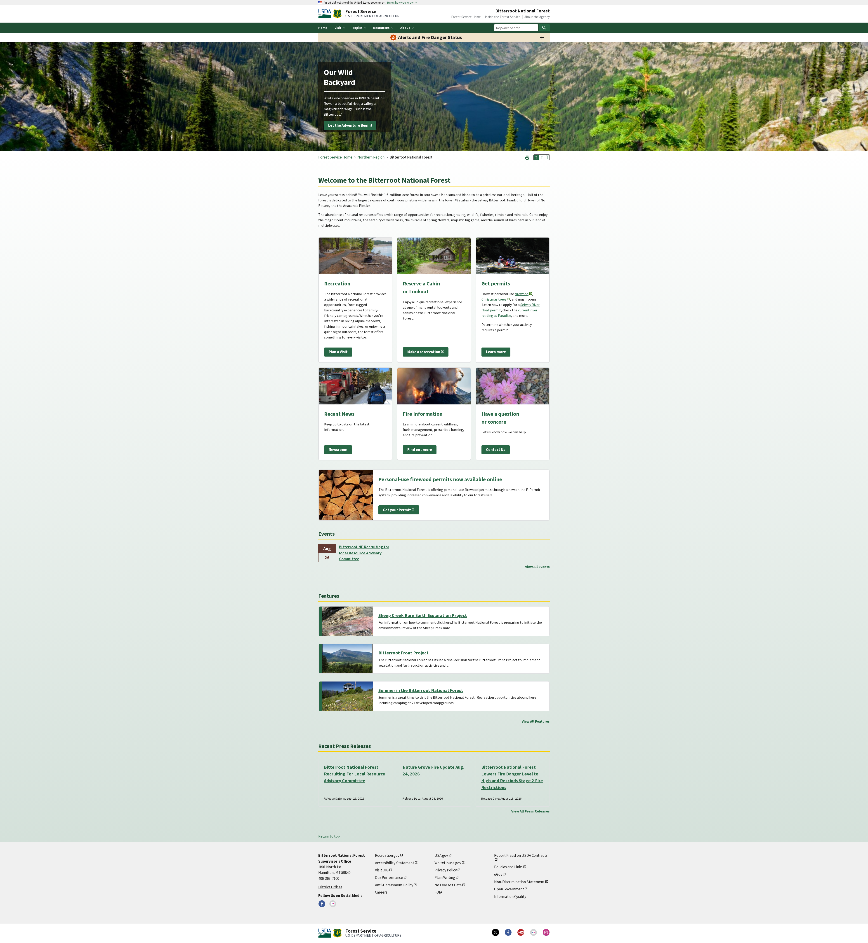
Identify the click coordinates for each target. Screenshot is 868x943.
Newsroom (338, 449)
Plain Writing (444, 877)
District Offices (330, 887)
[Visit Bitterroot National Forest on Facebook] (322, 903)
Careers (381, 892)
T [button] (536, 157)
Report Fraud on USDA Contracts (520, 855)
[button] (527, 157)
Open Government (509, 889)
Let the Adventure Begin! (350, 125)
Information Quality (510, 896)
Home (322, 28)
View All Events (537, 566)
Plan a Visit (338, 351)
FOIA (438, 892)
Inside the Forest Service (502, 16)
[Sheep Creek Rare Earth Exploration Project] (347, 621)
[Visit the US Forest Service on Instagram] (546, 932)
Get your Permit (397, 509)
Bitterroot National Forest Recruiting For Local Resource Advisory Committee (354, 773)
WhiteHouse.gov (447, 862)
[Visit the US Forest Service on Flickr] (533, 932)
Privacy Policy (445, 870)
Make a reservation (423, 351)
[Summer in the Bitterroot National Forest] (347, 696)
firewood (521, 294)
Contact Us (495, 449)
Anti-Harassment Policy (394, 884)
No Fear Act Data (448, 884)
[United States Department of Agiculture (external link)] (325, 13)
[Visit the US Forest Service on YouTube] (520, 932)
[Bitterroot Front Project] (347, 658)
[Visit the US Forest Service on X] (495, 932)
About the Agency (537, 16)
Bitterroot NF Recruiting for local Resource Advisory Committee (364, 552)
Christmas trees (493, 299)
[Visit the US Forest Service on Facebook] (508, 932)
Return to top (329, 836)
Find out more (419, 449)
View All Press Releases (530, 811)
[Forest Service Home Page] (337, 13)
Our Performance (389, 877)
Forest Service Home (466, 16)
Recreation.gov (387, 855)
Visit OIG (382, 870)
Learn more (496, 351)
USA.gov (441, 855)
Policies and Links (508, 866)
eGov (498, 874)
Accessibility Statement (394, 862)
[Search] (544, 27)
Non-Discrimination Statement (519, 881)
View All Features (536, 721)
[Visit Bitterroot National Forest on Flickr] (332, 903)
